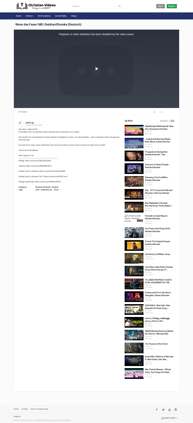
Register (171, 6)
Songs (74, 16)
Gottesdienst (46, 190)
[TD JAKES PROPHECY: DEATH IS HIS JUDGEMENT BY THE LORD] (134, 284)
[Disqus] (70, 231)
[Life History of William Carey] (134, 258)
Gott (37, 190)
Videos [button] (29, 16)
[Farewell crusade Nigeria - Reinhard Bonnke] (134, 218)
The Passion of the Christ (156, 344)
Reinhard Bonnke (43, 187)
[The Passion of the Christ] (134, 348)
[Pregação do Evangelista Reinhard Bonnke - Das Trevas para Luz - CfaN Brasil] (134, 156)
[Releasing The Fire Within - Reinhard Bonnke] (134, 181)
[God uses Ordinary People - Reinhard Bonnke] (134, 168)
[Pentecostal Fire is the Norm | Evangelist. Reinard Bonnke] (134, 296)
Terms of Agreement (39, 409)
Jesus (56, 190)
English (55, 187)
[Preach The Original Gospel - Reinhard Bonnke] (134, 245)
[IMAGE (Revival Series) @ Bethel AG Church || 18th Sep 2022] (134, 335)
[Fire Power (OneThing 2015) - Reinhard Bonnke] (134, 232)
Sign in (160, 6)
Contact (24, 409)
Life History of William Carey (157, 254)
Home (18, 16)
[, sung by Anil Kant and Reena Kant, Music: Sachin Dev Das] (134, 143)
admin (29, 123)
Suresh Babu (61, 16)
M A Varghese (44, 16)
